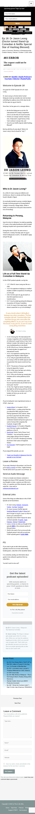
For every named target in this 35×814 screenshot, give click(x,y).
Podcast (15, 52)
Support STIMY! (13, 810)
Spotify (21, 520)
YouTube (8, 79)
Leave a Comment (7, 50)
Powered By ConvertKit (17, 613)
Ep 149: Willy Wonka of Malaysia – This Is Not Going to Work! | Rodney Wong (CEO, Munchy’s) (19, 677)
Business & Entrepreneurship (22, 50)
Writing (27, 807)
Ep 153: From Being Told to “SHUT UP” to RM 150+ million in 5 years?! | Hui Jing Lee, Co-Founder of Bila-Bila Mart (19, 664)
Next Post (17, 703)
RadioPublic (26, 79)
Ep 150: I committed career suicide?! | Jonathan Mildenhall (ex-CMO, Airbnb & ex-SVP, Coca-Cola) (18, 670)
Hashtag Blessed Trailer (14, 511)
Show (25, 511)
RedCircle (11, 71)
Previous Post (17, 698)
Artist (30, 52)
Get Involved (23, 810)
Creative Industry (7, 52)
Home (7, 807)
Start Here (14, 807)
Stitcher (16, 79)
